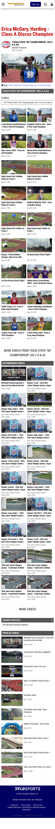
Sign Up (35, 4)
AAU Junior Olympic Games (36, 389)
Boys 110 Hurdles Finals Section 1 (37, 681)
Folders (5, 97)
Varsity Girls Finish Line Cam (35, 666)
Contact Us (14, 805)
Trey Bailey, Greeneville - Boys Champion (35, 710)
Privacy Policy (26, 805)
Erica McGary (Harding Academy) (15, 625)
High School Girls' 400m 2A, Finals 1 (37, 767)
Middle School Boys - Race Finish (36, 724)
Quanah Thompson (19, 47)
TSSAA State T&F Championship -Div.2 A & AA (32, 43)
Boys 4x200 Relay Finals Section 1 (37, 752)
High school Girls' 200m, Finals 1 (36, 738)
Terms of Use (37, 805)
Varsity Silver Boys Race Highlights (37, 652)
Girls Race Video (30, 695)
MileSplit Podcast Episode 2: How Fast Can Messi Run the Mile (38, 639)
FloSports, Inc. (34, 794)
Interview (47, 85)
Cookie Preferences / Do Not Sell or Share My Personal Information (26, 808)
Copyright (25, 794)
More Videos (27, 609)
